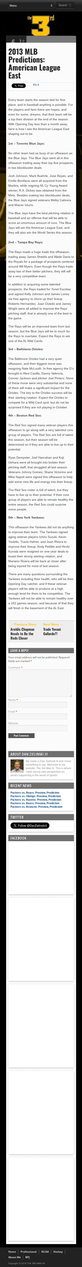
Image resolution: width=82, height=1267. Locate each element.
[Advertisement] (41, 939)
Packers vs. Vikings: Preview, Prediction (35, 796)
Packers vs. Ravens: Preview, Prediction (35, 799)
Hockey (58, 1252)
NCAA (45, 1252)
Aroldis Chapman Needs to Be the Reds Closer (22, 633)
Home (12, 1252)
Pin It (36, 84)
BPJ (27, 1257)
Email (12, 711)
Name (13, 700)
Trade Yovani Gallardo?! (52, 631)
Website (13, 723)
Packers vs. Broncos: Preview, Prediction (36, 806)
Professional (29, 1252)
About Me (14, 1257)
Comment (15, 667)
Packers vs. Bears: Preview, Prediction (34, 792)
